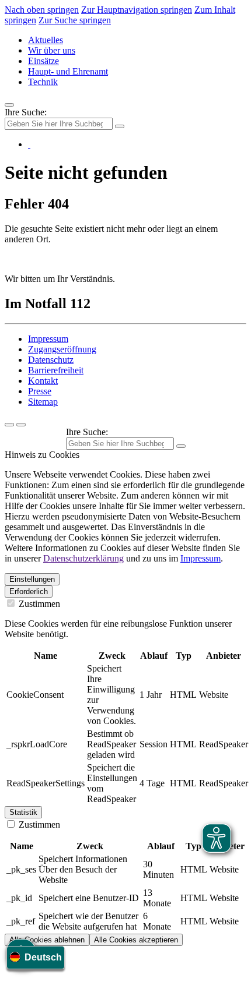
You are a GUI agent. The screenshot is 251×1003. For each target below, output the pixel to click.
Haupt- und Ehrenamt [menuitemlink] (68, 71)
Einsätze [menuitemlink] (43, 61)
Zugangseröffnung (62, 349)
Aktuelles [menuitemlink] (45, 40)
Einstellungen (32, 579)
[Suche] (9, 424)
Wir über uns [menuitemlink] (51, 50)
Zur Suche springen (75, 20)
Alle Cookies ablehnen (47, 939)
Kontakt (43, 381)
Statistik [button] (23, 812)
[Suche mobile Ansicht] (119, 126)
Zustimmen (38, 604)
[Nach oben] (21, 424)
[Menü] (9, 105)
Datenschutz (51, 360)
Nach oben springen (42, 10)
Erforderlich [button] (28, 591)
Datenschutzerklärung (83, 558)
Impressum (48, 339)
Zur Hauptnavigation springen (136, 10)
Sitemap (43, 402)
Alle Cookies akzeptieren (136, 939)
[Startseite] (29, 144)
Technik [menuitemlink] (43, 82)
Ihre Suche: (26, 112)
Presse (39, 391)
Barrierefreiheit (55, 370)
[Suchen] (181, 446)
